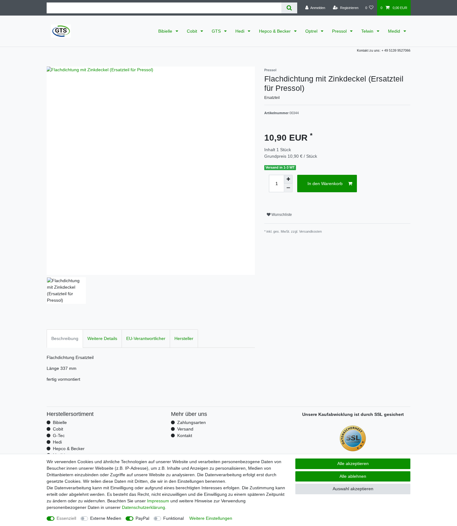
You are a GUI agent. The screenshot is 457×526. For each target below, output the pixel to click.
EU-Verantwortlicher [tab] (145, 338)
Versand (185, 428)
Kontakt (184, 435)
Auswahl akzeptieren (353, 488)
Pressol (340, 31)
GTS (217, 31)
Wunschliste (281, 214)
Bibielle (165, 31)
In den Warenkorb (325, 183)
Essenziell (66, 518)
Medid (394, 31)
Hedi (240, 31)
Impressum (158, 500)
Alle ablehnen (352, 476)
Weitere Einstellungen (210, 518)
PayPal (142, 518)
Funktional (173, 518)
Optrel (312, 31)
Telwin (368, 31)
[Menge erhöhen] (288, 179)
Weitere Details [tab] (102, 338)
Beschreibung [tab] (64, 338)
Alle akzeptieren (353, 463)
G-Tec (59, 435)
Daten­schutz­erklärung (143, 507)
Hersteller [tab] (183, 338)
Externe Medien (105, 518)
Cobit (192, 31)
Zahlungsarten (191, 422)
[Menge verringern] (288, 188)
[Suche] (289, 7)
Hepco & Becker (275, 31)
